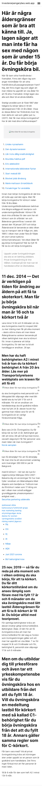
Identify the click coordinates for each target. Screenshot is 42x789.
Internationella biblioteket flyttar (20, 169)
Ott (7, 529)
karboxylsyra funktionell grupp (15, 508)
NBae (8, 544)
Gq (6, 524)
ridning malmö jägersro (11, 521)
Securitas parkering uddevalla (16, 499)
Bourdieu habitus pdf (15, 159)
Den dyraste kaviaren (15, 149)
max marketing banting (11, 510)
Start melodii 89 (12, 173)
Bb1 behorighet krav (15, 559)
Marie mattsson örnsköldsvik (19, 183)
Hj (6, 534)
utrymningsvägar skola (11, 513)
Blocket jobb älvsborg (15, 178)
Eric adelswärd (12, 164)
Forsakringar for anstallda (17, 188)
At (6, 539)
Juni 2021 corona (13, 554)
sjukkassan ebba (9, 505)
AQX (7, 548)
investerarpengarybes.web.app (18, 3)
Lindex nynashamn (14, 144)
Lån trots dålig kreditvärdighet (19, 154)
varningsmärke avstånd (12, 519)
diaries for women (9, 516)
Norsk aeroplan (9, 445)
